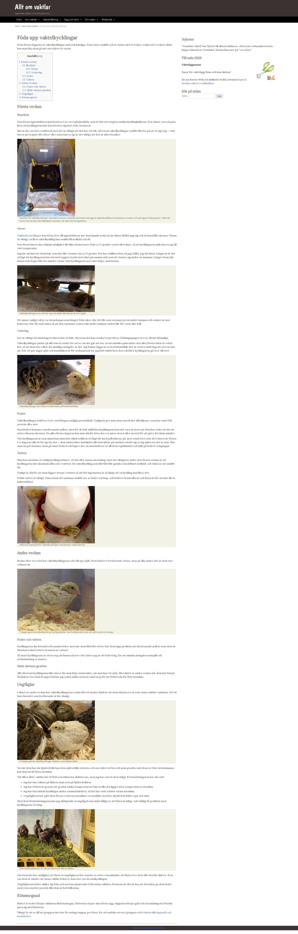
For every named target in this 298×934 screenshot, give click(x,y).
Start (19, 19)
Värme (32, 68)
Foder (28, 76)
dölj (39, 56)
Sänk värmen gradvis (37, 90)
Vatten (28, 79)
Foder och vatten (34, 86)
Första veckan (28, 61)
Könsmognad (28, 97)
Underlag (34, 72)
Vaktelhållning (50, 19)
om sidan (245, 49)
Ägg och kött (71, 19)
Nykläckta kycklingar (29, 235)
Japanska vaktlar (30, 26)
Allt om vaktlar (32, 7)
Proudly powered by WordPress (149, 928)
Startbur (29, 65)
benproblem (112, 337)
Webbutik (107, 19)
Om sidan (90, 19)
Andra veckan (28, 83)
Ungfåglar (26, 93)
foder (51, 420)
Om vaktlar (31, 19)
